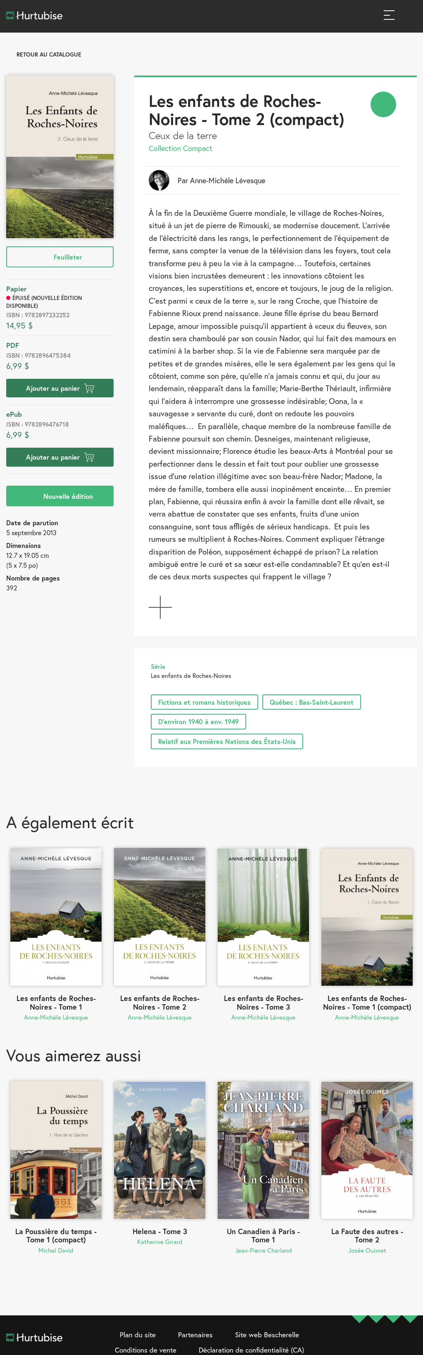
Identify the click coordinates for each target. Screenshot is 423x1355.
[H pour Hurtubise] (393, 1343)
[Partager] (383, 104)
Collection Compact (180, 148)
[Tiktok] (410, 1343)
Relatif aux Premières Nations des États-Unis (227, 741)
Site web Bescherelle (267, 1334)
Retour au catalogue (49, 54)
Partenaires (195, 1334)
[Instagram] (376, 1343)
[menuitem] (383, 104)
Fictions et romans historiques (204, 702)
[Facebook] (359, 1343)
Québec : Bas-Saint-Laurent (312, 702)
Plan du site (138, 1334)
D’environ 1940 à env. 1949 (198, 721)
